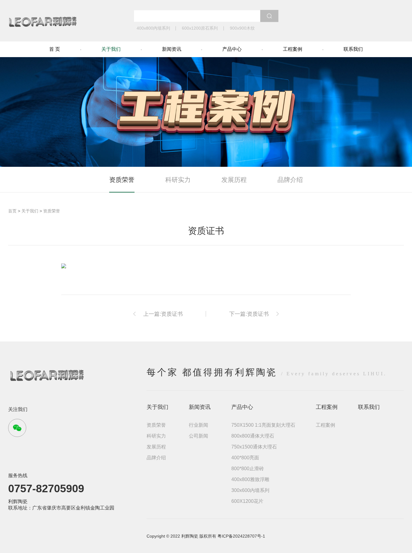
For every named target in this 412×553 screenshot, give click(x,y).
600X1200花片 (247, 501)
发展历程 (234, 179)
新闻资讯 (171, 49)
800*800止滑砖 (247, 468)
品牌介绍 (290, 179)
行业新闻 (198, 425)
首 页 (54, 49)
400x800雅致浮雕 (250, 479)
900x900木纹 (242, 28)
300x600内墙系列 (250, 490)
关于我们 (111, 49)
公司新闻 (198, 435)
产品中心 (232, 49)
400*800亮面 (245, 457)
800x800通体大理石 (252, 435)
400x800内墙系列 (153, 28)
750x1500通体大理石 (254, 446)
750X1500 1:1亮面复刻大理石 (263, 425)
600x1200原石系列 (200, 28)
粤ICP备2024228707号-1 (241, 536)
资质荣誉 (122, 179)
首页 (12, 211)
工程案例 (292, 49)
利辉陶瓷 (17, 501)
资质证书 (172, 314)
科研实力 (178, 179)
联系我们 (353, 49)
